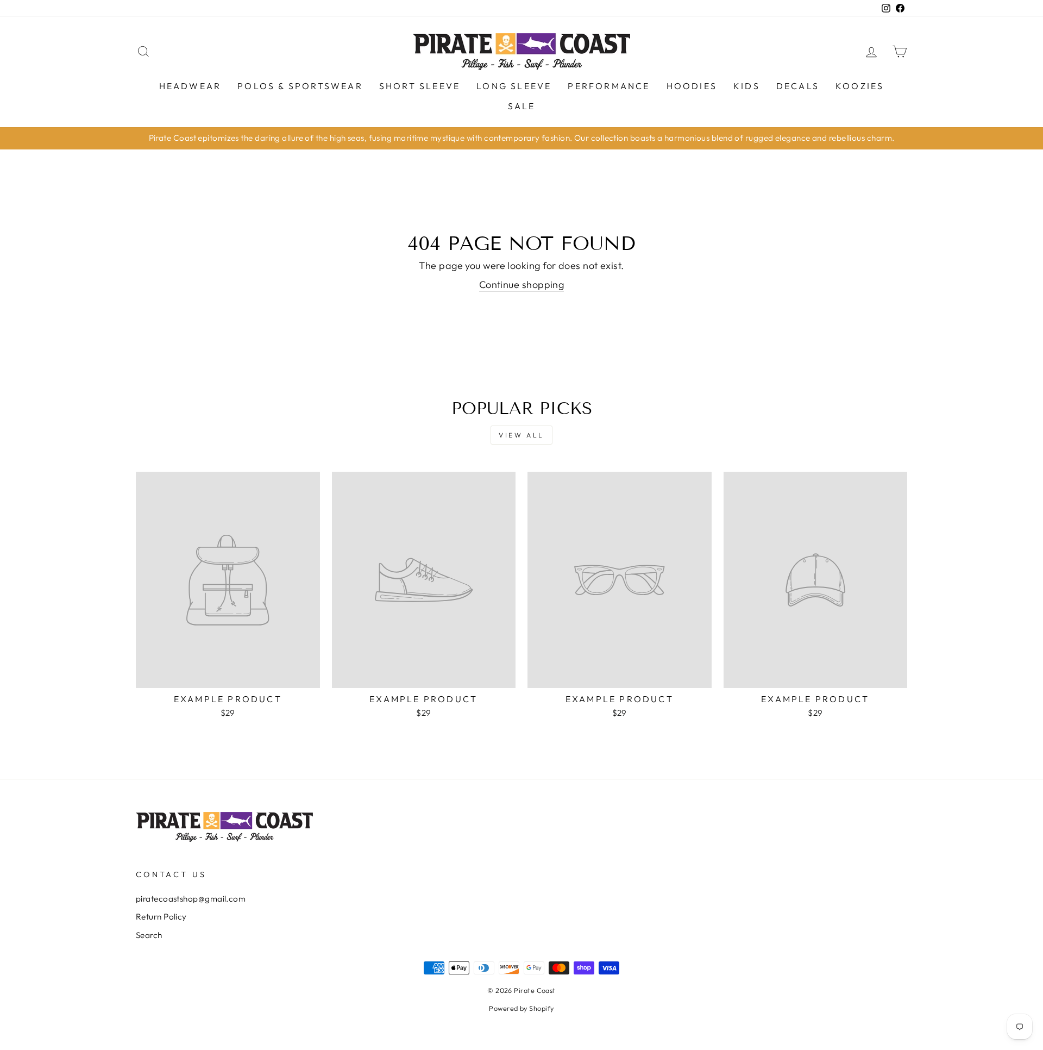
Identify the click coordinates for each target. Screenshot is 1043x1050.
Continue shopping (521, 284)
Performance (609, 85)
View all (521, 435)
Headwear (190, 85)
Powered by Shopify (521, 1008)
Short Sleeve (419, 85)
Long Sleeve (513, 85)
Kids (746, 85)
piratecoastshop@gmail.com (191, 898)
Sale (522, 106)
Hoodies (692, 85)
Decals (797, 85)
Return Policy (161, 916)
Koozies (859, 85)
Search (149, 935)
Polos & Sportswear (300, 85)
